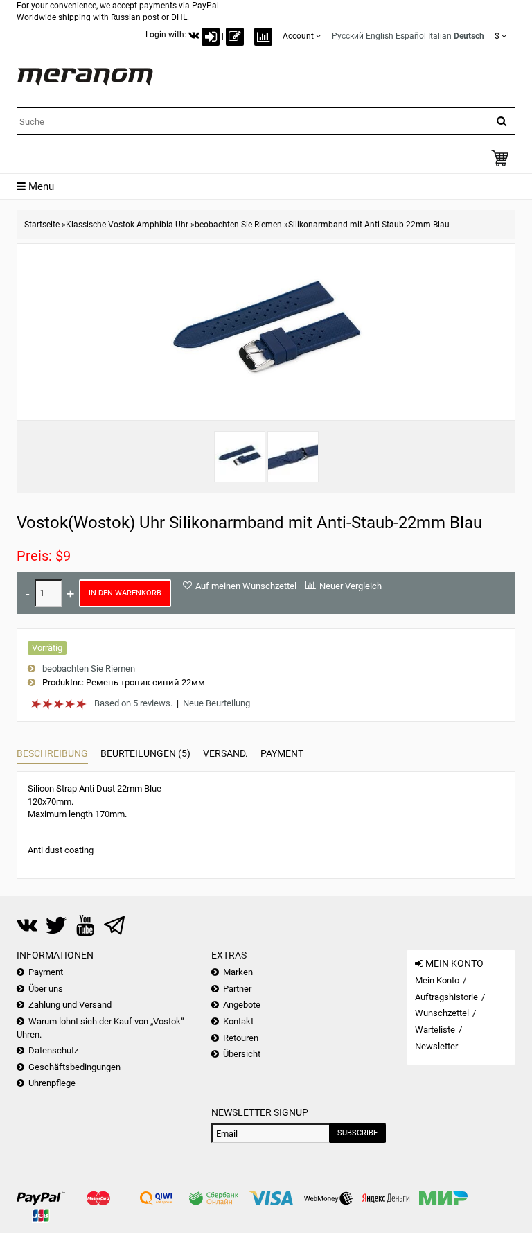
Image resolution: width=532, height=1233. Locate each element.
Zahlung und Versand (70, 1004)
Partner (237, 988)
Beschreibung (52, 753)
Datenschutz (53, 1050)
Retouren (240, 1038)
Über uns (45, 988)
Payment (281, 753)
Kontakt (238, 1021)
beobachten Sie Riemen (238, 224)
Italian (440, 36)
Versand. (225, 753)
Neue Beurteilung (216, 703)
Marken (238, 972)
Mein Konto (437, 980)
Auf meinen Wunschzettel (245, 586)
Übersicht (241, 1054)
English (379, 36)
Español (411, 36)
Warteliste (435, 1029)
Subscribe (357, 1132)
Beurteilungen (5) (145, 753)
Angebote (241, 1004)
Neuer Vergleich (350, 586)
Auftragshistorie (446, 997)
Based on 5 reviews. (133, 703)
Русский (348, 36)
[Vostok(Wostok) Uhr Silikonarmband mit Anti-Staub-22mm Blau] (239, 456)
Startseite (42, 224)
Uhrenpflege (52, 1083)
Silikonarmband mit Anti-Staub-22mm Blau (369, 224)
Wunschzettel (442, 1013)
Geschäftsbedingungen (74, 1067)
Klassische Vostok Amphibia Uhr (127, 224)
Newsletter (436, 1046)
